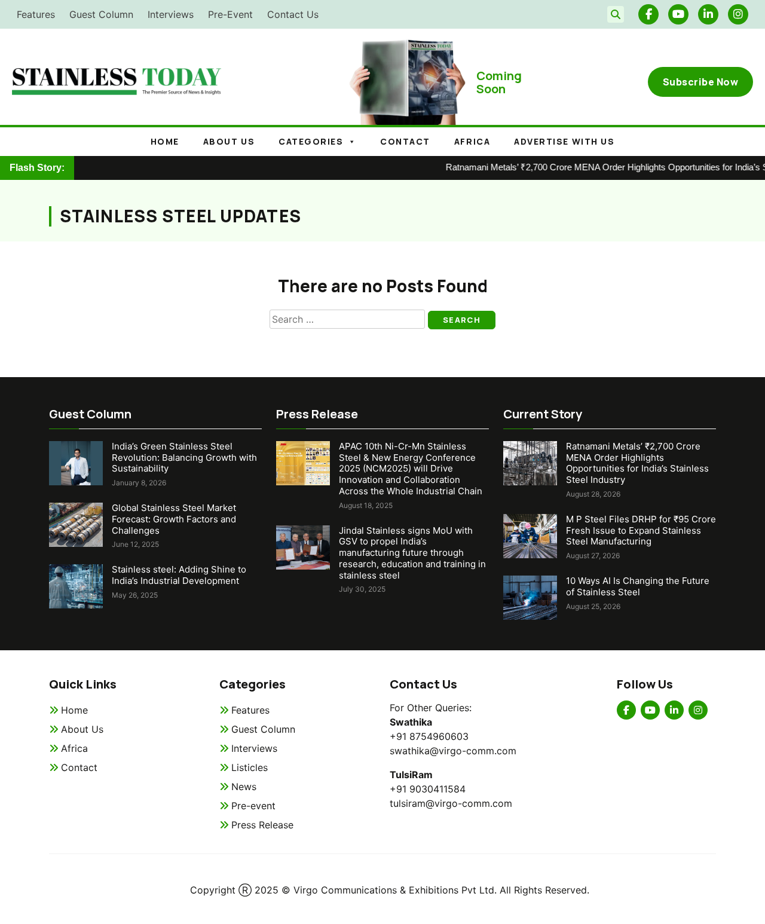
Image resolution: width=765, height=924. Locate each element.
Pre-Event (230, 14)
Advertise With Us (564, 141)
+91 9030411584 (428, 789)
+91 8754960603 (429, 736)
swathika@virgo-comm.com (453, 751)
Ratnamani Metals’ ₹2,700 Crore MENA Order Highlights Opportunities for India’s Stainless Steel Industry (637, 462)
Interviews (171, 14)
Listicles (249, 767)
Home (165, 141)
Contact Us (293, 14)
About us (229, 141)
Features (36, 14)
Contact (405, 141)
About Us (82, 729)
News (243, 787)
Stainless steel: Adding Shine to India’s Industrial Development (179, 575)
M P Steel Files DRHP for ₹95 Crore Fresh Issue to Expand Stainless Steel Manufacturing (641, 530)
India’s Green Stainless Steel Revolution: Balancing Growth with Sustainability (184, 457)
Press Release (262, 825)
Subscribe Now (701, 81)
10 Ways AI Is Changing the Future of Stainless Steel (637, 586)
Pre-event (253, 806)
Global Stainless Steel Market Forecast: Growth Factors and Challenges (174, 519)
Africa (472, 141)
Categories (311, 141)
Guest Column (101, 14)
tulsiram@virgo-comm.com (451, 803)
